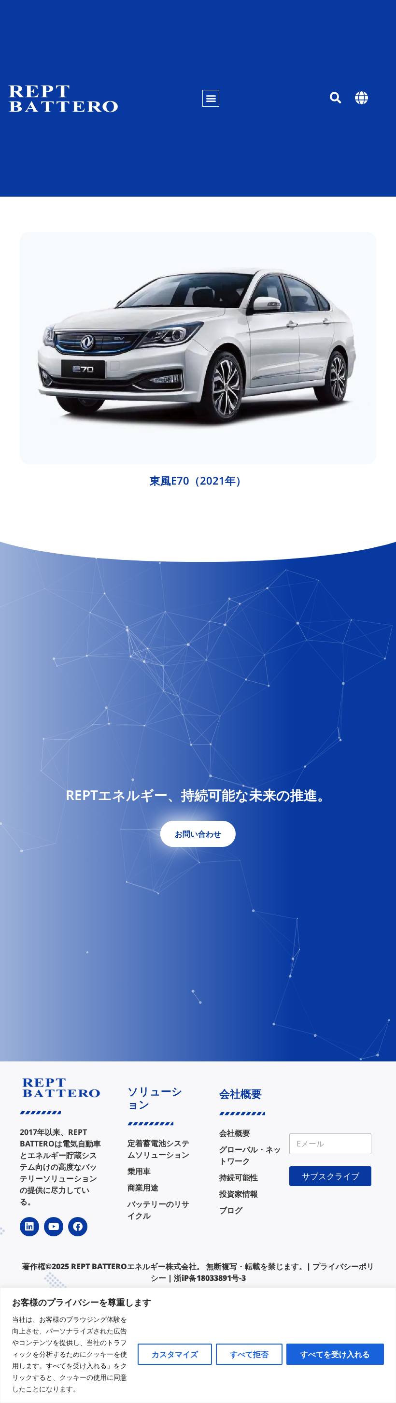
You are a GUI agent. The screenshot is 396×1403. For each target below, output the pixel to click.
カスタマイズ (175, 1354)
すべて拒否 (249, 1354)
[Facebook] (77, 1226)
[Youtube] (53, 1226)
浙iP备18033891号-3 (210, 1278)
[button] (210, 98)
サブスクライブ (330, 1176)
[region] (198, 1345)
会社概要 (240, 1093)
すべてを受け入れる (335, 1354)
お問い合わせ (198, 834)
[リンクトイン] (29, 1226)
